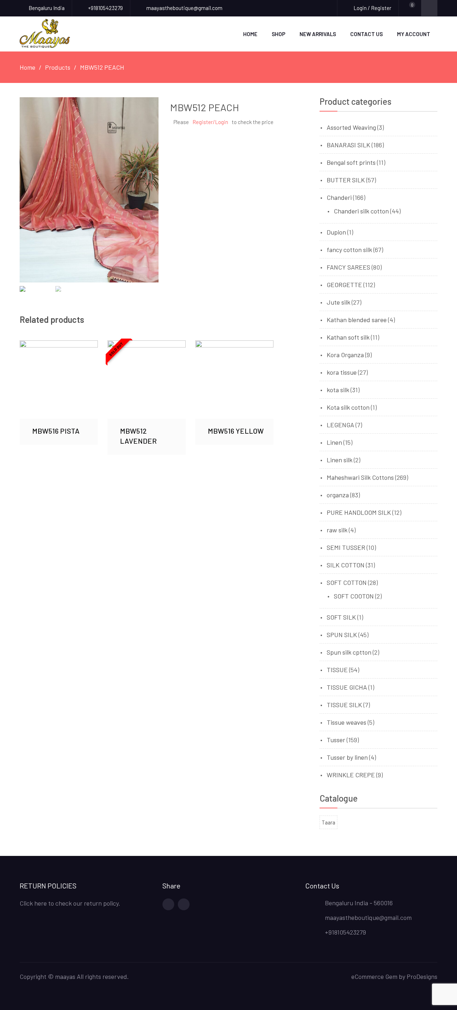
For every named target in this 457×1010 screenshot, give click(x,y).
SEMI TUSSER (346, 547)
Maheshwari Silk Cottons (360, 477)
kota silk (338, 390)
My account (413, 34)
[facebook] (168, 904)
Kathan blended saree (357, 320)
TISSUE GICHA (347, 687)
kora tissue (342, 372)
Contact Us (366, 34)
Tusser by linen (347, 757)
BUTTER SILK (346, 180)
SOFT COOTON (354, 596)
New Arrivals (318, 34)
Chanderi (339, 197)
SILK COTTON (346, 565)
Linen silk (339, 460)
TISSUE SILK (344, 705)
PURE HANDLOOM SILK (359, 512)
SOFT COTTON (347, 582)
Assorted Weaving (351, 127)
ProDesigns (422, 976)
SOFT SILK (341, 617)
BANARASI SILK (348, 145)
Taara (328, 822)
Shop (278, 34)
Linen (334, 442)
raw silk (337, 530)
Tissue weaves (346, 722)
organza (338, 495)
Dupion (336, 232)
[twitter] (184, 904)
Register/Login (210, 122)
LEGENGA (340, 425)
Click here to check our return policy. (70, 903)
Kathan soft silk (348, 337)
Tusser (336, 740)
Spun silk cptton (349, 652)
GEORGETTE (344, 285)
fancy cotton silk (349, 249)
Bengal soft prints (351, 162)
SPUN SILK (342, 635)
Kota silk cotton (348, 407)
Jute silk (338, 302)
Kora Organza (345, 355)
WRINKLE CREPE (351, 775)
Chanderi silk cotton (361, 211)
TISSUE (337, 670)
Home (250, 34)
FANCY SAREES (348, 267)
